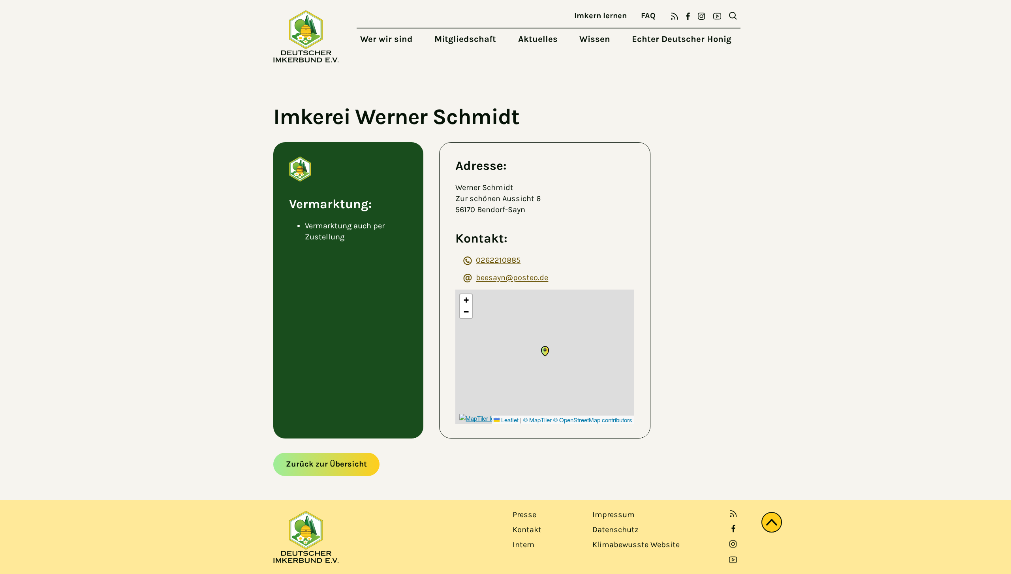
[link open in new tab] (733, 528)
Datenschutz (615, 529)
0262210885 (498, 260)
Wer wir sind (386, 39)
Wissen (594, 39)
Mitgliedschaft (465, 39)
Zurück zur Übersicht (326, 464)
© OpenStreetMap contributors (592, 420)
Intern (523, 544)
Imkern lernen (600, 15)
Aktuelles (538, 39)
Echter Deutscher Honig (681, 39)
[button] (545, 351)
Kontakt (527, 529)
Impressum (613, 514)
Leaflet (509, 420)
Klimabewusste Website (636, 544)
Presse (524, 514)
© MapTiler (537, 420)
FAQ (648, 15)
